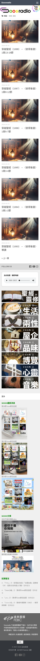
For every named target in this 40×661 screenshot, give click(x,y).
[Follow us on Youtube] (33, 266)
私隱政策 (19, 634)
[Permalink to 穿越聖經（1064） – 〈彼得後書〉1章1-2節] (20, 189)
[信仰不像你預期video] (18, 552)
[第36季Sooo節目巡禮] (18, 509)
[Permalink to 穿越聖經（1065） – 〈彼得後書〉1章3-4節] (20, 150)
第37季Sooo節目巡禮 (9, 441)
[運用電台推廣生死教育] (18, 572)
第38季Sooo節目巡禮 (9, 406)
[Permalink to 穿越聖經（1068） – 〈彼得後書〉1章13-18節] (20, 31)
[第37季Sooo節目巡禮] (14, 474)
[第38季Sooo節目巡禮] (14, 439)
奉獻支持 (11, 634)
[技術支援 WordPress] (15, 650)
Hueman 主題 (27, 650)
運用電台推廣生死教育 (10, 554)
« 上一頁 (5, 258)
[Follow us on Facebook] (30, 266)
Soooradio (6, 2)
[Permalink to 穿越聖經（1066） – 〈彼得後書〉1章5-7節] (20, 110)
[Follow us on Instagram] (37, 266)
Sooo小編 (8, 590)
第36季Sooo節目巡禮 (9, 477)
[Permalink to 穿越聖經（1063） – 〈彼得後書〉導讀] (20, 229)
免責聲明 (34, 634)
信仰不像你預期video (9, 519)
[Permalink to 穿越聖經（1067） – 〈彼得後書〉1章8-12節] (20, 71)
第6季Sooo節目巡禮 (24, 590)
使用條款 (27, 634)
